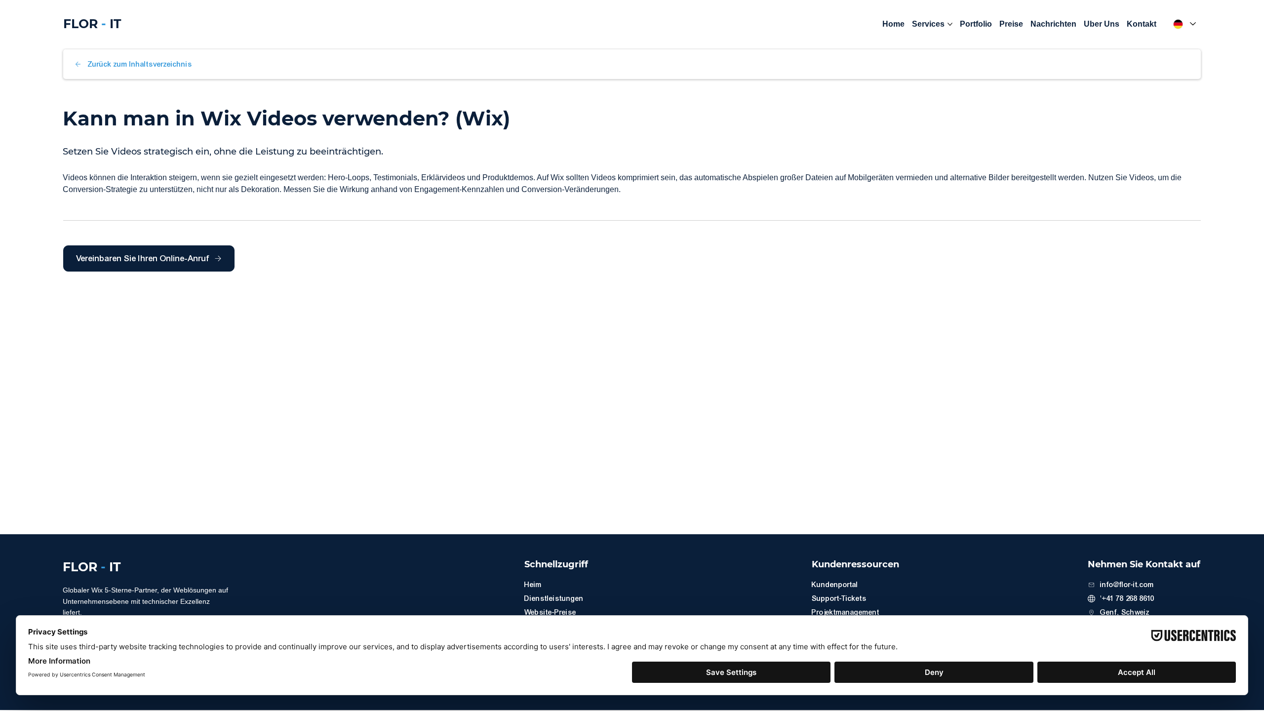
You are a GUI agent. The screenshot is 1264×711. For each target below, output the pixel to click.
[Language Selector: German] (1183, 24)
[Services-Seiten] (950, 24)
